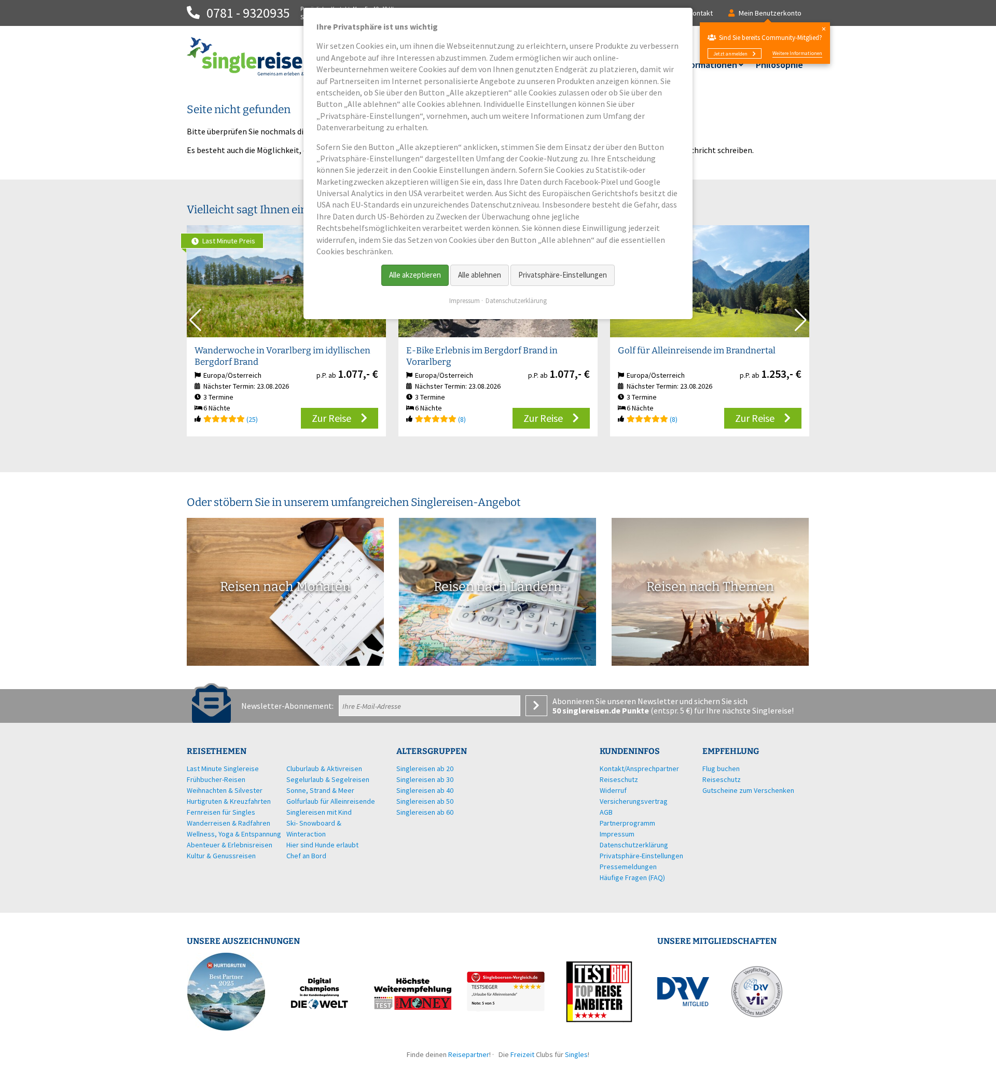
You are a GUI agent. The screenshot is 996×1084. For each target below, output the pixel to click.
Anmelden (536, 705)
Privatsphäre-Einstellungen (562, 275)
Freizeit (522, 1054)
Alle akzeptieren (415, 275)
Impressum (464, 300)
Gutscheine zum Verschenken (748, 790)
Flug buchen (721, 768)
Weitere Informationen (797, 53)
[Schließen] (823, 29)
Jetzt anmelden (730, 53)
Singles (576, 1054)
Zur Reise (331, 417)
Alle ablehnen (479, 275)
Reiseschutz (721, 779)
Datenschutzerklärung (516, 300)
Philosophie (779, 65)
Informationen (708, 65)
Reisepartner (468, 1054)
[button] (801, 320)
